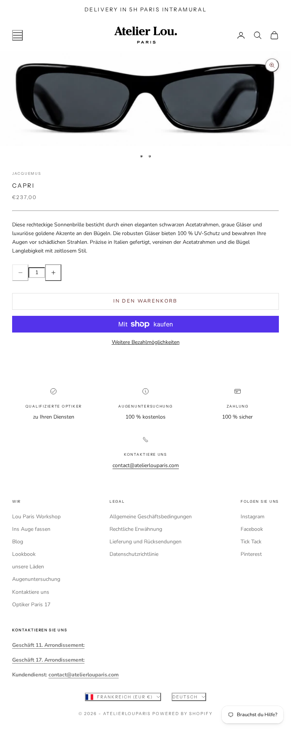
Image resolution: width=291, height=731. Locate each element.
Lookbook (24, 554)
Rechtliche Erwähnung (136, 529)
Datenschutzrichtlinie (134, 554)
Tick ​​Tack (251, 541)
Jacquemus (26, 173)
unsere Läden (28, 566)
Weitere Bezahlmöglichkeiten (146, 342)
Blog (17, 541)
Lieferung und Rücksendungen (145, 541)
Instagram (252, 516)
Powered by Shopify (182, 713)
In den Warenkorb (145, 301)
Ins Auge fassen (31, 529)
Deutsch (185, 697)
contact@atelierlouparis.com (146, 465)
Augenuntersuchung (36, 579)
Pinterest (251, 554)
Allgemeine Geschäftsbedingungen (151, 516)
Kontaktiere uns (30, 592)
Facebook (252, 529)
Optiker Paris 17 (31, 604)
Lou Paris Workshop (36, 516)
